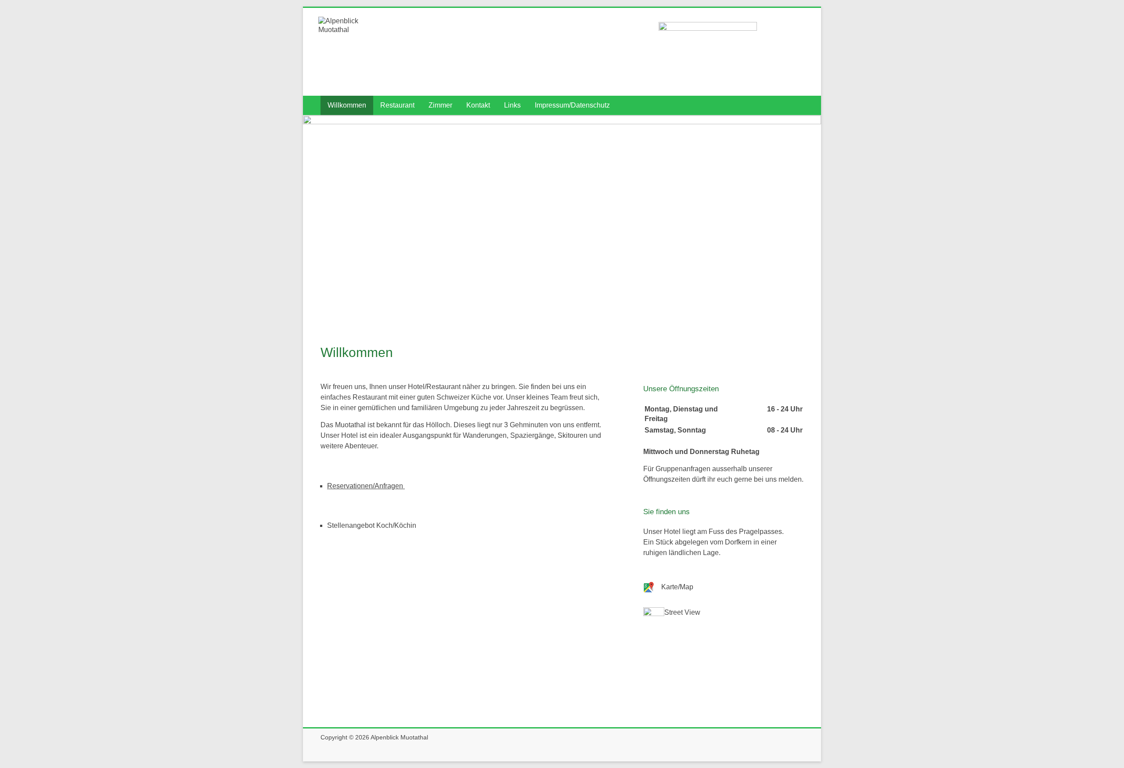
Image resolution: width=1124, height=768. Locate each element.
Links (512, 105)
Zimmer (440, 105)
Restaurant (397, 105)
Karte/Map (677, 587)
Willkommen (347, 105)
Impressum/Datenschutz (572, 105)
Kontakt (478, 105)
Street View (682, 612)
